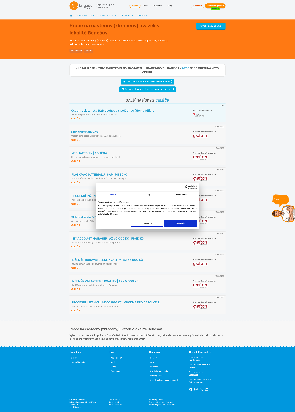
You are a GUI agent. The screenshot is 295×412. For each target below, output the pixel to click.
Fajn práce (193, 375)
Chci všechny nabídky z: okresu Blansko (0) (149, 81)
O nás (152, 362)
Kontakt (153, 358)
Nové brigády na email (211, 26)
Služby (113, 367)
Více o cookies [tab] (182, 195)
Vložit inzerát (116, 358)
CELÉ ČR (162, 100)
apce (185, 68)
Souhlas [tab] (113, 195)
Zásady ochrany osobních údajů (164, 380)
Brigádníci (157, 6)
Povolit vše (180, 223)
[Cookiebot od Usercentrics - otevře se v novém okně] (187, 187)
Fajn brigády (194, 360)
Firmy (169, 6)
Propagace (115, 371)
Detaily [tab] (147, 195)
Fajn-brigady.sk (196, 382)
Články (74, 358)
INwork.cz (193, 367)
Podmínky (154, 367)
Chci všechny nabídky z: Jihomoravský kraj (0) (149, 89)
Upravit (146, 223)
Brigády (135, 6)
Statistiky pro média (159, 371)
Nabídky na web (157, 375)
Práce (145, 6)
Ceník (113, 362)
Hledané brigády (78, 362)
